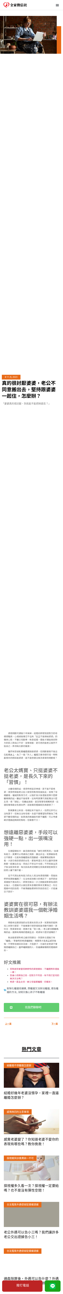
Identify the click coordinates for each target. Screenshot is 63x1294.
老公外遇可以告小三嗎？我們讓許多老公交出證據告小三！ (31, 1234)
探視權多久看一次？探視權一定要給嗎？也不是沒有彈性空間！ (31, 1188)
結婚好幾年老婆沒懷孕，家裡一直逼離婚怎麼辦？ (31, 1095)
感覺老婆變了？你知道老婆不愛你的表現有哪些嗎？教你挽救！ (31, 1141)
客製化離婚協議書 (16, 988)
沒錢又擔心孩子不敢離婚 (31, 992)
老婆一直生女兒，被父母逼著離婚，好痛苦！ (31, 981)
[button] (57, 4)
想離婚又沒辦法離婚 (39, 988)
